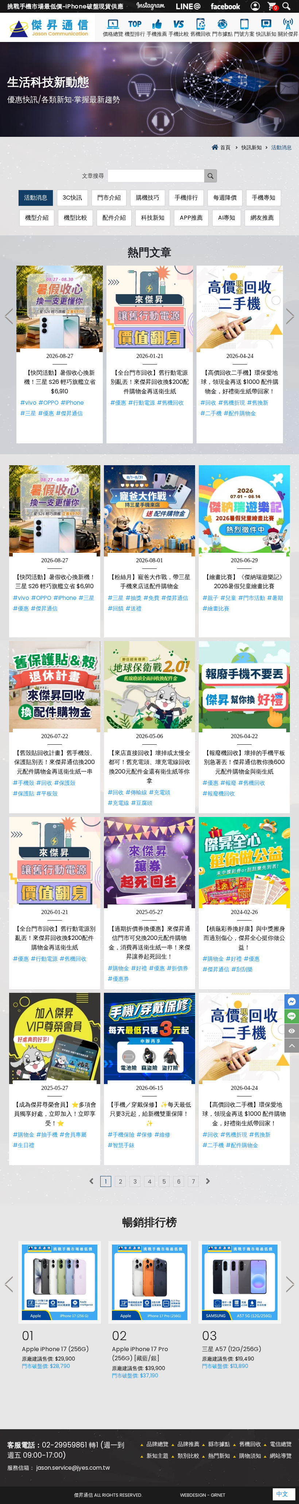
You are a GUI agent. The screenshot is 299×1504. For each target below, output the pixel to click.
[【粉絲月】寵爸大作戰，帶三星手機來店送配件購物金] (149, 510)
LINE (292, 1016)
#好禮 (139, 968)
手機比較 (178, 34)
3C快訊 (72, 197)
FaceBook (292, 1002)
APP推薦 (191, 217)
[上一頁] (91, 1181)
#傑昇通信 (69, 413)
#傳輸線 (136, 792)
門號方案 (244, 34)
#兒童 (228, 598)
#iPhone (72, 402)
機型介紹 (36, 217)
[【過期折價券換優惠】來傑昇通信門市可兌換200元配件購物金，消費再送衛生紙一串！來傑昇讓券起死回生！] (149, 862)
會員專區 (256, 6)
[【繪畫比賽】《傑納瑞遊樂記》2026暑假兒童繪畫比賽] (244, 510)
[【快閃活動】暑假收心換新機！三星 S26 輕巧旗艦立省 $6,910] (59, 309)
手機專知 (263, 197)
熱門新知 (219, 1455)
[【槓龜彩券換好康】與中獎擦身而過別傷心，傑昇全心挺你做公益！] (244, 862)
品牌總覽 (157, 1444)
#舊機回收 (170, 402)
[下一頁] (207, 1181)
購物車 (275, 8)
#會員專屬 (72, 1134)
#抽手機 (47, 1134)
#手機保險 (121, 1134)
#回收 (208, 402)
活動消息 (35, 197)
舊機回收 (200, 34)
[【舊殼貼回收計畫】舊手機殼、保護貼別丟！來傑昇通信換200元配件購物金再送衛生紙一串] (54, 686)
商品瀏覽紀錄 (292, 1031)
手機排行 (186, 197)
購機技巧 (147, 197)
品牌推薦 (188, 1444)
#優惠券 (118, 979)
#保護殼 (64, 783)
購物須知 (250, 1455)
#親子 (210, 598)
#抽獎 (133, 598)
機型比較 (75, 217)
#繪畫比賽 (215, 608)
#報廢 (228, 783)
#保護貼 (23, 793)
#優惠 (46, 413)
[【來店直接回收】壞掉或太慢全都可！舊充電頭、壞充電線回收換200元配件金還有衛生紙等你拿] (149, 686)
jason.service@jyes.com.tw (73, 1468)
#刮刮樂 (242, 969)
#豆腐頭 (141, 803)
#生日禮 (23, 1145)
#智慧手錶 (121, 1145)
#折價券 (177, 968)
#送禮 (133, 608)
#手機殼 (23, 783)
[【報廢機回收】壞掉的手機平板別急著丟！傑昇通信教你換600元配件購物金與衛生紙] (244, 686)
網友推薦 (262, 217)
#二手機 (211, 413)
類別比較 (188, 1455)
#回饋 (116, 608)
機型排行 (135, 34)
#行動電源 (141, 402)
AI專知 (226, 217)
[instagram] (151, 6)
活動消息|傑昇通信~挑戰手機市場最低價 (59, 34)
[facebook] (225, 6)
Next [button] (290, 316)
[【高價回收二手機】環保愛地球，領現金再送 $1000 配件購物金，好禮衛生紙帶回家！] (240, 309)
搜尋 (286, 6)
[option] (60, 354)
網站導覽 (281, 1455)
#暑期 (275, 598)
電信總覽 (281, 1444)
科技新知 (152, 217)
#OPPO (48, 402)
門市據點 (222, 34)
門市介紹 (109, 197)
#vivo (28, 402)
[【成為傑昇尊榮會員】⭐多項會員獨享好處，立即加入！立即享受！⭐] (54, 1038)
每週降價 (225, 197)
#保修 (144, 1134)
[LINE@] (188, 6)
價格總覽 (113, 34)
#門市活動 (251, 598)
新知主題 (157, 1455)
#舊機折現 (231, 402)
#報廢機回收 (218, 793)
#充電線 (118, 803)
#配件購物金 (240, 413)
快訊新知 (266, 34)
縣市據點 (219, 1444)
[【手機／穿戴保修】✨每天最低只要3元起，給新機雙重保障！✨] (149, 1038)
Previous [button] (9, 316)
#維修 (162, 1134)
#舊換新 (257, 402)
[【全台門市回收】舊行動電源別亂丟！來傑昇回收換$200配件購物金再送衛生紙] (149, 309)
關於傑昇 (288, 34)
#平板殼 (47, 793)
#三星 (28, 413)
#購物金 (118, 968)
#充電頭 (159, 792)
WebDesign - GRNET (202, 1495)
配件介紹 (114, 217)
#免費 (151, 598)
